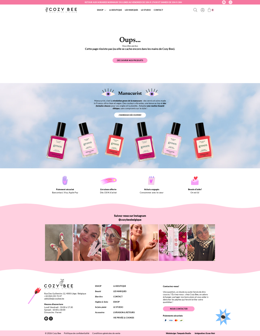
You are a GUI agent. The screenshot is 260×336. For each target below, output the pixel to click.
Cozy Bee (56, 333)
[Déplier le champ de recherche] (195, 10)
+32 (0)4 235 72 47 (53, 296)
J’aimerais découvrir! (130, 115)
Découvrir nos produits (130, 60)
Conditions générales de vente (106, 333)
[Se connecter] (202, 10)
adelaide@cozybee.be (54, 298)
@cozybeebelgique (130, 219)
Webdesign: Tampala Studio (178, 333)
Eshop (100, 10)
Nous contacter (179, 309)
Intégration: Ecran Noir (205, 333)
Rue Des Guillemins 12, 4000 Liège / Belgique (65, 293)
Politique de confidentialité (76, 333)
